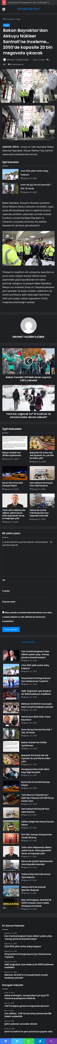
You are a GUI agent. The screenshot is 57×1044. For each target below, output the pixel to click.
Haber (18, 19)
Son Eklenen (28, 642)
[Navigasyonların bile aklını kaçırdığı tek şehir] (11, 773)
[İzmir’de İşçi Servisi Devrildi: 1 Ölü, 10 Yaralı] (10, 188)
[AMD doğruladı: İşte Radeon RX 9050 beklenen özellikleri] (11, 695)
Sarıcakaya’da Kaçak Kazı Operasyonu (41, 484)
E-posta (6, 591)
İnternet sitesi (8, 601)
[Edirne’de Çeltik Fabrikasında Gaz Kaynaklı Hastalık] (42, 500)
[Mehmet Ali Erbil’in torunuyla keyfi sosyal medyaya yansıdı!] (11, 707)
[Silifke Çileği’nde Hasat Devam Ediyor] (11, 825)
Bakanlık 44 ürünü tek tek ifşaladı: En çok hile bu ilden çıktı (42, 455)
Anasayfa (9, 19)
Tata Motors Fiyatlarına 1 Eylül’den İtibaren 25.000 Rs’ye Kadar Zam (37, 797)
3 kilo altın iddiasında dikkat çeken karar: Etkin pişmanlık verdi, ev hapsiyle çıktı (13, 514)
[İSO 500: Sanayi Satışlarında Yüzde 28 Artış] (11, 838)
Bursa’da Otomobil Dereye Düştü (12, 484)
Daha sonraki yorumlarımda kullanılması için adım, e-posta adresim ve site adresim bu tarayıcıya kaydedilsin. (27, 616)
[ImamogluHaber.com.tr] (28, 8)
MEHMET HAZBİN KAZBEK (18, 60)
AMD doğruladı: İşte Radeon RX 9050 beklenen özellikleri (36, 692)
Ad (4, 580)
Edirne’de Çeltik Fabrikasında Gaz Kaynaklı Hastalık (39, 513)
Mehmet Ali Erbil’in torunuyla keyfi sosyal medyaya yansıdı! (37, 705)
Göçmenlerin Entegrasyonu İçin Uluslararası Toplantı (31, 2)
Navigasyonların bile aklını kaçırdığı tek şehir (35, 771)
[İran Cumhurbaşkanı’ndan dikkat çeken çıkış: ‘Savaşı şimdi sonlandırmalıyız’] (11, 655)
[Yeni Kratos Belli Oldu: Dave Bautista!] (11, 720)
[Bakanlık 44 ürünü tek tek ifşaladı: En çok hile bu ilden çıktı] (42, 443)
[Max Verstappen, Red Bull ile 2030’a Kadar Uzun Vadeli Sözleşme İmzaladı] (11, 903)
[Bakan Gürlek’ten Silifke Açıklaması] (14, 443)
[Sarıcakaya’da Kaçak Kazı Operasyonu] (42, 473)
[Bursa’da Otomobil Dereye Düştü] (14, 473)
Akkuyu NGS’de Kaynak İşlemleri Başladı (33, 888)
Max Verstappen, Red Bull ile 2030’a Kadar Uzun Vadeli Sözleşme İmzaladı (36, 902)
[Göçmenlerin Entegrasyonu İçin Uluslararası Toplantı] (11, 682)
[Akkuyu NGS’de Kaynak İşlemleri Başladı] (11, 891)
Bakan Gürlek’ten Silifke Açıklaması (11, 454)
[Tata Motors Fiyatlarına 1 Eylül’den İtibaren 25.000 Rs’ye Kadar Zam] (11, 798)
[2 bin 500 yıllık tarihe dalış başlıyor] (10, 174)
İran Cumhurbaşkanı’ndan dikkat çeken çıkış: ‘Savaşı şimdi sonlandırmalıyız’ (35, 654)
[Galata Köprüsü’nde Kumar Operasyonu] (11, 878)
